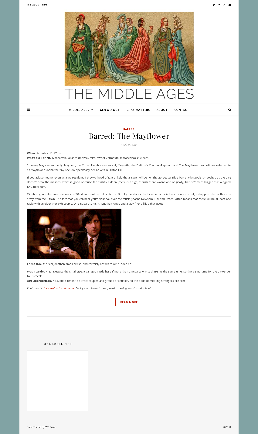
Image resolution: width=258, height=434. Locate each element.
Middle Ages (79, 110)
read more (129, 302)
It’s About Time (37, 4)
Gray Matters (138, 110)
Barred (129, 129)
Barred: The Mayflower (129, 136)
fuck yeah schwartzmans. (59, 288)
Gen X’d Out (110, 110)
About (162, 110)
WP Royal (50, 427)
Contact (181, 110)
